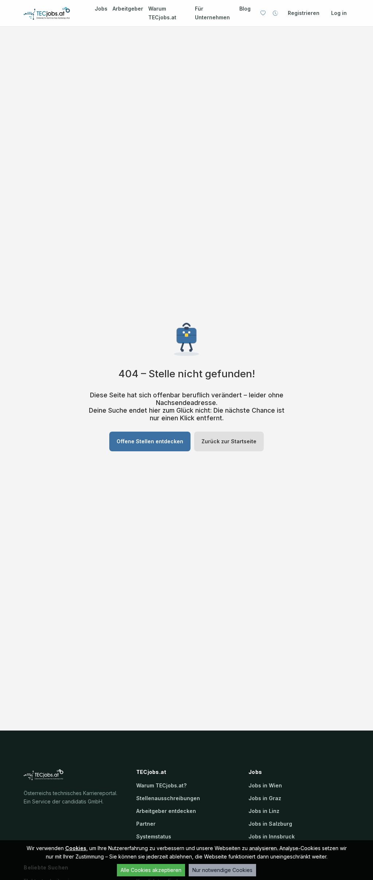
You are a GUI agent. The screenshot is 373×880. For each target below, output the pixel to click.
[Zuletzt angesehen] (275, 13)
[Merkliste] (263, 13)
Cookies (75, 848)
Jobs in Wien (265, 785)
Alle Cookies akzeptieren (151, 870)
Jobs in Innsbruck (271, 836)
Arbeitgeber (128, 8)
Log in (339, 13)
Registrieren (303, 13)
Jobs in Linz (263, 811)
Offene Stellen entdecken (150, 441)
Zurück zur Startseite (228, 441)
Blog (245, 8)
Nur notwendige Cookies (222, 870)
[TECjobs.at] (53, 13)
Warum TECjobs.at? (161, 785)
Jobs (101, 8)
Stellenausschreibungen (168, 798)
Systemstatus (153, 836)
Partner (146, 824)
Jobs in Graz (264, 798)
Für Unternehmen (212, 12)
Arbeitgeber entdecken (166, 811)
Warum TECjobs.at (162, 12)
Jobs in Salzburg (270, 824)
